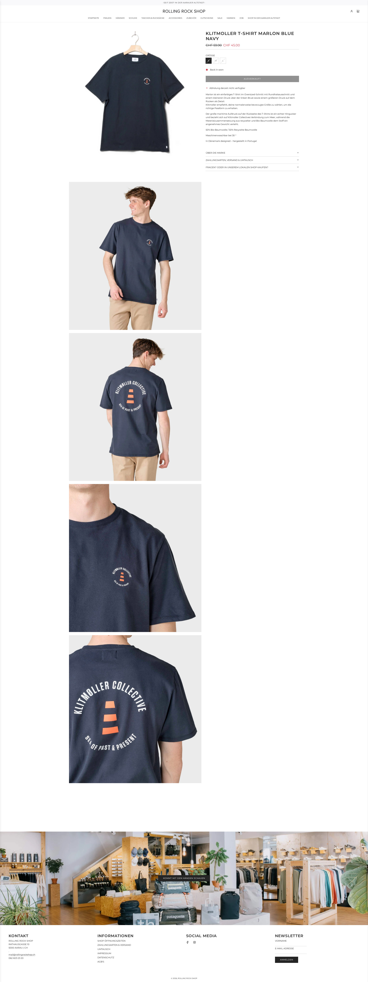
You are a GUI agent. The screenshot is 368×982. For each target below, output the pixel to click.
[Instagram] (194, 942)
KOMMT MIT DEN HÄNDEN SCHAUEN (184, 878)
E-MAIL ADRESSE (284, 948)
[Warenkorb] (358, 11)
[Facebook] (187, 942)
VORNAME (281, 940)
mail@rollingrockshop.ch (22, 954)
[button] (252, 152)
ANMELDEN (286, 959)
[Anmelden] (351, 11)
